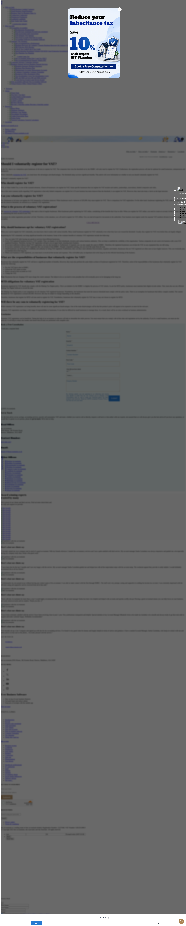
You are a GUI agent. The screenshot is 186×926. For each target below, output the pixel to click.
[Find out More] (94, 66)
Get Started (181, 221)
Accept (36, 923)
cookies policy (104, 918)
